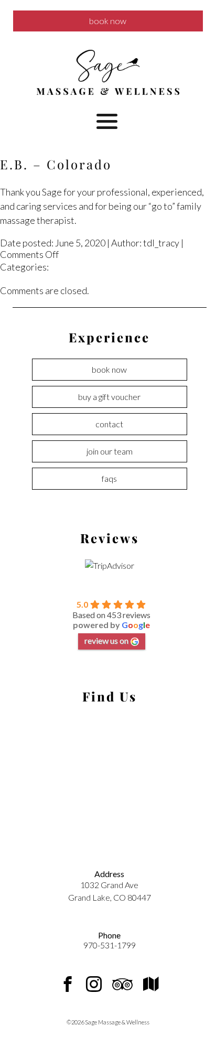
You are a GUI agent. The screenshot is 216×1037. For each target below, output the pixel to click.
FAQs (109, 478)
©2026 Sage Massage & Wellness (108, 1022)
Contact (109, 424)
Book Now (107, 21)
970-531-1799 (109, 945)
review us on (106, 640)
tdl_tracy (161, 243)
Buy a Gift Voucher (109, 397)
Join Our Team (110, 451)
